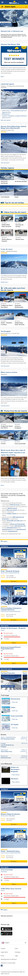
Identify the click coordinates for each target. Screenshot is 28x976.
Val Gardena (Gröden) (21, 181)
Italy (2, 650)
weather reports (11, 513)
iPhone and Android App (17, 524)
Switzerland (4, 871)
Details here (4, 282)
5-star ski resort (6, 249)
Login (16, 955)
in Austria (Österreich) (13, 572)
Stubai (16, 197)
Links (16, 948)
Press (2, 955)
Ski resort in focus (5, 22)
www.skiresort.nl (7, 529)
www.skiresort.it (12, 531)
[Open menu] (2, 2)
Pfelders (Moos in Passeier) (7, 239)
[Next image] (26, 681)
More (2, 76)
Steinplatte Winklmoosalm (19, 305)
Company (17, 952)
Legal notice (4, 952)
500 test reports (12, 508)
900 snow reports (12, 510)
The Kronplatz (6, 331)
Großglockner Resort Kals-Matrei (7, 305)
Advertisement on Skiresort (9, 959)
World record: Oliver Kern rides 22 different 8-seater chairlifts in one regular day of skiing (13, 453)
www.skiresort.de (12, 527)
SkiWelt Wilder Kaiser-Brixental (6, 225)
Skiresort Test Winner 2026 (10, 44)
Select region (9, 7)
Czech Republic (5, 197)
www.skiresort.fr (21, 529)
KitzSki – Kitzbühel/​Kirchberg (6, 323)
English (7, 942)
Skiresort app (5, 924)
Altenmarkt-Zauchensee (4, 182)
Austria (2, 630)
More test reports (5, 120)
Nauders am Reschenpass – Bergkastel (13, 628)
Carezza (3, 442)
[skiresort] (14, 2)
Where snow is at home (9, 372)
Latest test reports (7, 84)
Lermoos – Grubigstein (18, 426)
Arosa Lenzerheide (6, 24)
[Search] (25, 2)
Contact (3, 948)
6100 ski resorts (14, 504)
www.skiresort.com (20, 526)
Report (13, 642)
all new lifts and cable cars (14, 520)
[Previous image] (2, 681)
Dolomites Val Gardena (19, 225)
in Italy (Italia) (11, 815)
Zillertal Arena (20, 238)
